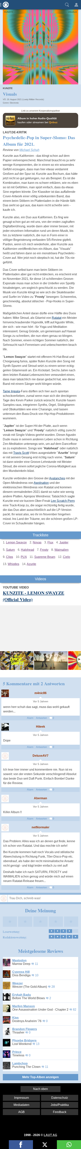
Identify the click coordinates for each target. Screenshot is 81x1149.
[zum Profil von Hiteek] (5, 727)
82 (74, 1009)
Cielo (66, 556)
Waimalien (61, 549)
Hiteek (40, 726)
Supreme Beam (44, 556)
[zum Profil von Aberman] (5, 798)
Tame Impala (11, 391)
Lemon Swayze (16, 542)
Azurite (31, 564)
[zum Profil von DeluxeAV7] (5, 756)
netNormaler (40, 827)
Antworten (41, 718)
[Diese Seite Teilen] (21, 1144)
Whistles (13, 564)
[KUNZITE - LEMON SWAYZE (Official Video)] (17, 660)
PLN (24, 556)
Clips (9, 556)
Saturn (10, 549)
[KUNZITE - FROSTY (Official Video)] (51, 660)
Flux (50, 542)
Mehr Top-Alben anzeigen (40, 1077)
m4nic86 (40, 693)
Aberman (40, 798)
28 (53, 986)
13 (37, 1043)
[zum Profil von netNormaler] (5, 827)
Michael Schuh (29, 150)
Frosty (44, 549)
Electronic (14, 103)
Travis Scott (21, 452)
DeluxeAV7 (40, 755)
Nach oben (40, 1088)
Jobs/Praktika (60, 1104)
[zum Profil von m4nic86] (5, 693)
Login (76, 4)
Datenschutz (59, 1097)
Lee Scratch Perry (63, 500)
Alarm (30, 718)
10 (36, 975)
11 (36, 963)
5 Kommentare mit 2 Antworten (34, 683)
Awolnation (41, 482)
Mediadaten (21, 1104)
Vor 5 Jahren (40, 701)
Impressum (21, 1097)
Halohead (27, 549)
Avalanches (57, 478)
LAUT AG (50, 1135)
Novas (37, 542)
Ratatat (56, 317)
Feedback (59, 1112)
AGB (21, 1112)
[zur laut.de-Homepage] (4, 4)
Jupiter (63, 542)
